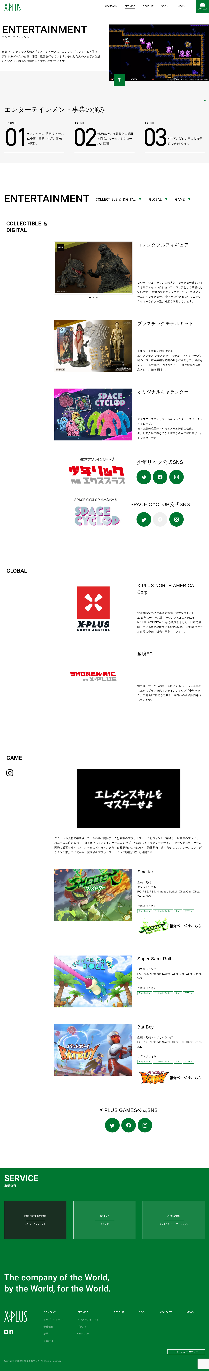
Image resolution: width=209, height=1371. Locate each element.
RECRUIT (148, 6)
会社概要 (48, 1326)
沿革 (45, 1333)
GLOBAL (155, 199)
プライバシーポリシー (186, 1351)
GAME (180, 199)
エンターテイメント (88, 1319)
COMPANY (50, 1312)
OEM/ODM (83, 1333)
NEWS (190, 1312)
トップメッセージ (53, 1319)
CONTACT (202, 9)
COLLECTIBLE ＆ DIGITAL (116, 199)
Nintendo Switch (163, 911)
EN (183, 6)
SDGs (164, 6)
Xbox (178, 911)
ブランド (82, 1326)
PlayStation (145, 911)
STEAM (188, 911)
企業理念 (48, 1340)
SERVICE (83, 1312)
